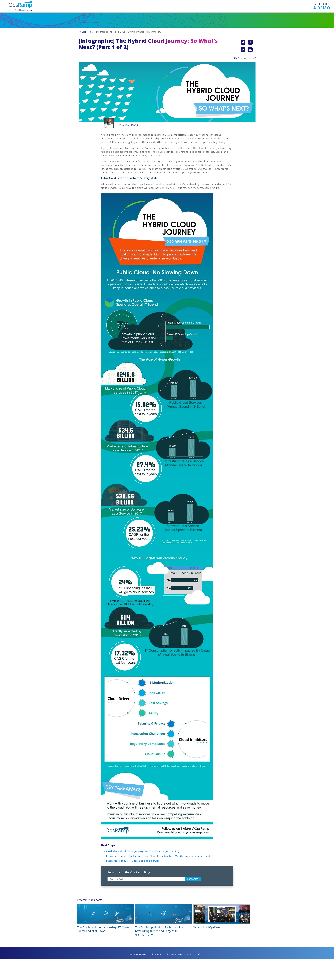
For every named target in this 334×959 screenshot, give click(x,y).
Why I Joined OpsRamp (207, 927)
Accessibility (183, 954)
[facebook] (250, 42)
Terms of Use (198, 954)
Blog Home (87, 31)
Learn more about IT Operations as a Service (133, 860)
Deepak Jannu (130, 124)
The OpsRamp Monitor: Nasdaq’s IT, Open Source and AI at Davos (103, 929)
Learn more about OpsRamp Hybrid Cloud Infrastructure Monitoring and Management (158, 856)
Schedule (321, 5)
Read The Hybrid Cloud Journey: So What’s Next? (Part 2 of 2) (142, 851)
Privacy (172, 954)
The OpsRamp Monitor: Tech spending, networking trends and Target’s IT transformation (159, 930)
